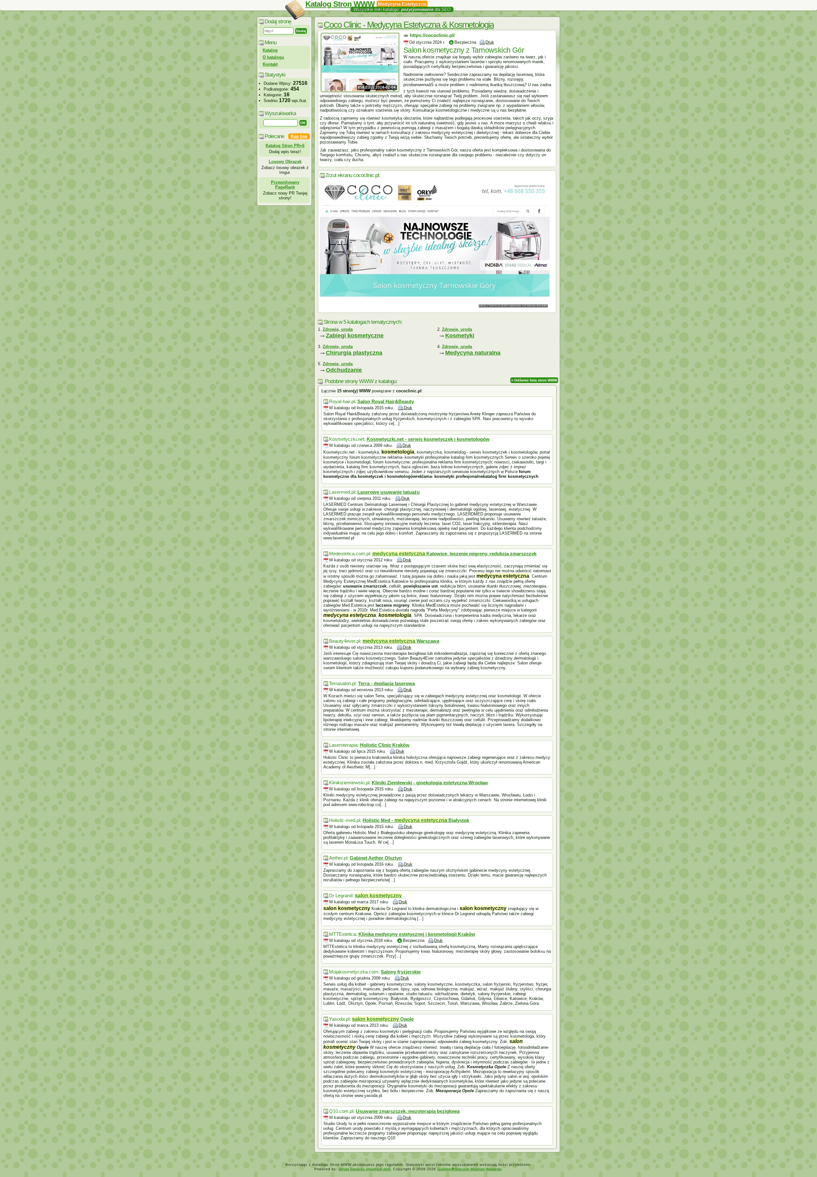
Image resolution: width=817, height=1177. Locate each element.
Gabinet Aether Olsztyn (376, 858)
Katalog (270, 50)
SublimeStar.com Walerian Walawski (469, 1169)
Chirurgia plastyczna (354, 353)
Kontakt (270, 64)
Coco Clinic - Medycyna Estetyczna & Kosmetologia (409, 25)
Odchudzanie (344, 370)
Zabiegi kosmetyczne (355, 335)
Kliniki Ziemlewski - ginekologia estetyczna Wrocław (430, 782)
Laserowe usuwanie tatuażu (388, 492)
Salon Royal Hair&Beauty (385, 401)
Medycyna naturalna (472, 353)
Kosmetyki (459, 335)
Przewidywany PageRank (285, 184)
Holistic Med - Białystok (416, 820)
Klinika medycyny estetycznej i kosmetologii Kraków (416, 934)
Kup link (299, 136)
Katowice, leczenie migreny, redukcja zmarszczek (454, 553)
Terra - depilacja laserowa (386, 683)
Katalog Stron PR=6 (285, 145)
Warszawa (401, 641)
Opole (383, 1019)
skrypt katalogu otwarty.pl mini (365, 1169)
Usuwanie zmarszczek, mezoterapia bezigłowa (408, 1111)
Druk (489, 42)
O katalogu (273, 57)
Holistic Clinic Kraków (384, 745)
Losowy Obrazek (285, 161)
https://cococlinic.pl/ (432, 35)
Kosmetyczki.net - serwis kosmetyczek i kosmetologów (428, 439)
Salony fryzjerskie (401, 971)
